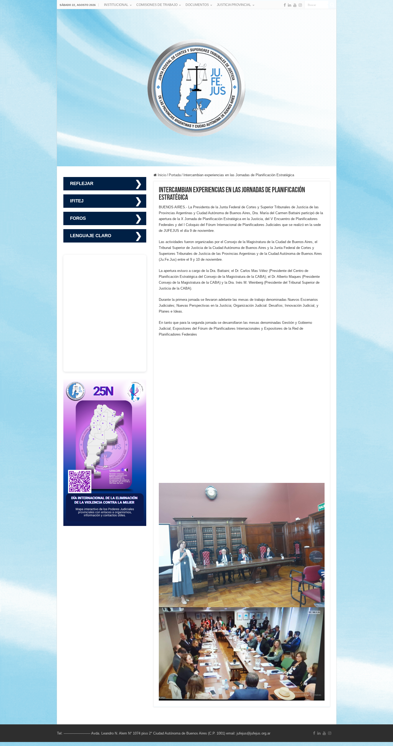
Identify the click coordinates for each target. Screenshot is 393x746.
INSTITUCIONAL (116, 5)
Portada (175, 175)
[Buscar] (332, 5)
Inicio (161, 175)
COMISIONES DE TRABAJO (157, 5)
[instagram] (300, 5)
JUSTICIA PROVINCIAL (234, 5)
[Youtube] (295, 5)
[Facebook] (284, 5)
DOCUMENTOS (197, 5)
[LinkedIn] (289, 5)
